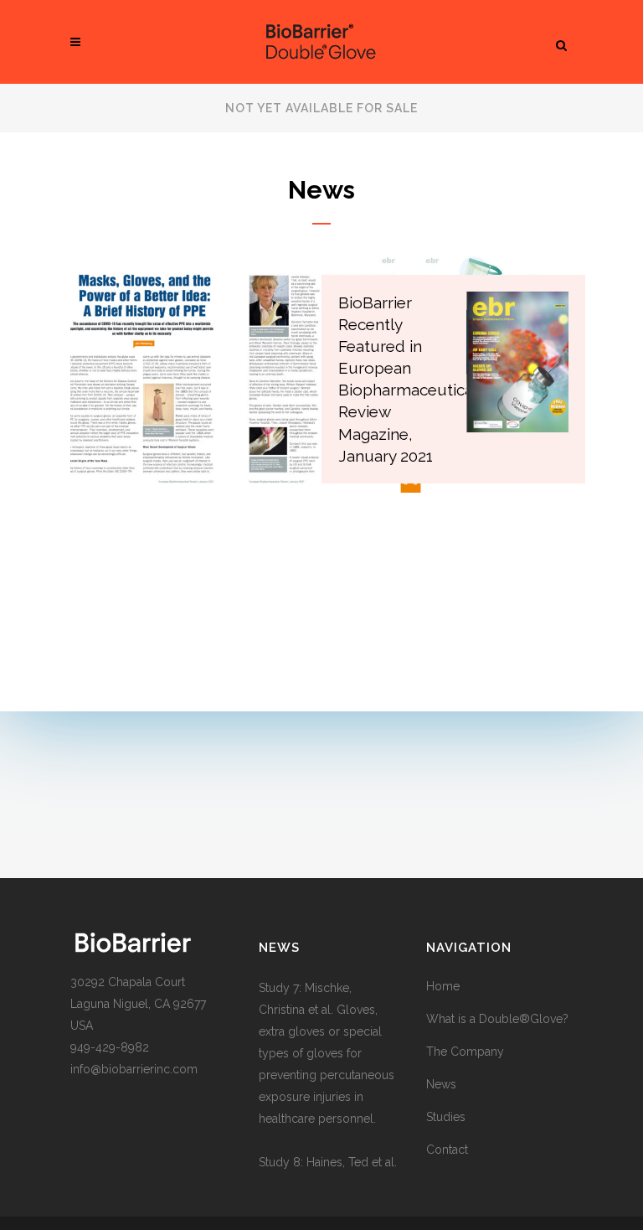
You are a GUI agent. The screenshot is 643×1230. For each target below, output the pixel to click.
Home (443, 986)
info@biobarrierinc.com (134, 1069)
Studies (446, 1117)
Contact (447, 1149)
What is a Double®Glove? (497, 1019)
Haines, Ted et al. (351, 1162)
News (441, 1084)
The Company (465, 1051)
